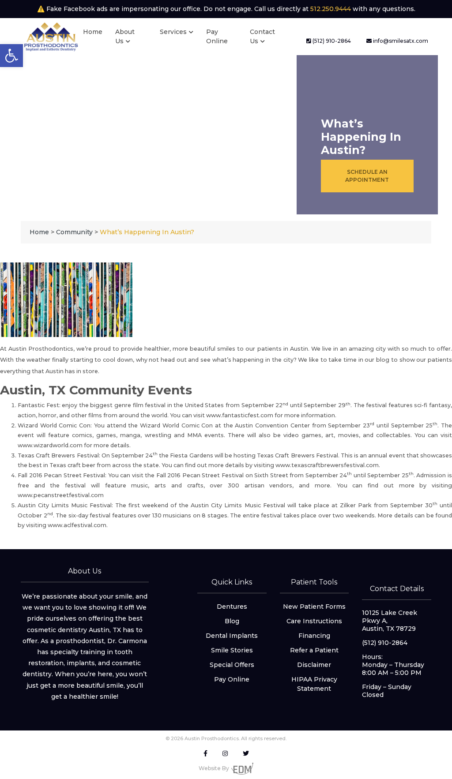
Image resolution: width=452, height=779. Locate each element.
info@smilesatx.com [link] (400, 40)
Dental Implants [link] (232, 636)
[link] (11, 55)
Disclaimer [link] (314, 665)
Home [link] (92, 32)
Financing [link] (314, 636)
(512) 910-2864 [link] (331, 40)
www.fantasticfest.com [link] (239, 415)
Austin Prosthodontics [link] (40, 348)
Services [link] (173, 32)
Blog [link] (232, 621)
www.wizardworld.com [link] (50, 445)
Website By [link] (214, 768)
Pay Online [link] (217, 36)
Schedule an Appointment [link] (367, 176)
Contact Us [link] (262, 36)
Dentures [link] (232, 606)
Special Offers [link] (232, 665)
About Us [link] (125, 36)
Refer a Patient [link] (314, 650)
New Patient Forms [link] (314, 606)
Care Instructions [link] (314, 621)
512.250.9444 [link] (330, 9)
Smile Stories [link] (232, 650)
